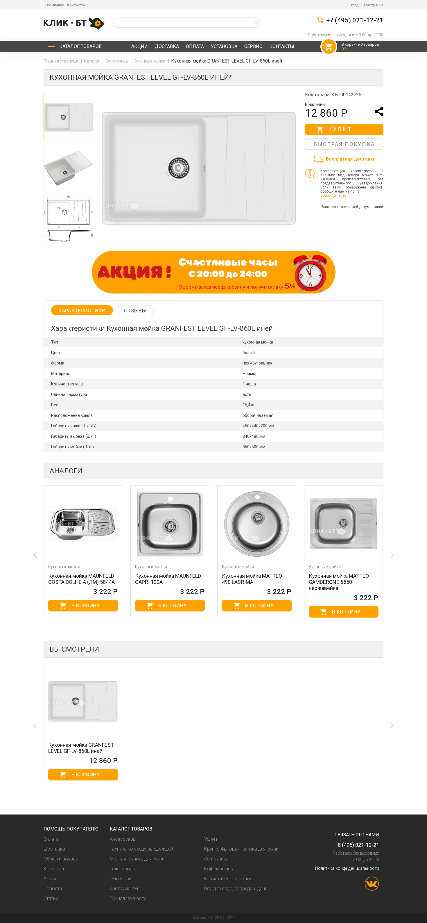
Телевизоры (123, 869)
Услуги (211, 839)
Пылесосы (121, 878)
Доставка (167, 46)
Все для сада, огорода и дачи (235, 888)
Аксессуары (123, 839)
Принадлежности (128, 898)
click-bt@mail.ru (333, 195)
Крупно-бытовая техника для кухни (241, 849)
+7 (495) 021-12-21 (354, 20)
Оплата (195, 46)
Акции (139, 46)
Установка (224, 46)
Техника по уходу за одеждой (141, 849)
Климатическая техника (229, 878)
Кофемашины (219, 869)
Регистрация (372, 5)
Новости (53, 888)
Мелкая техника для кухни (137, 859)
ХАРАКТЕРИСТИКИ (82, 310)
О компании (54, 5)
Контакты (76, 5)
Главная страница (61, 61)
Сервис (253, 46)
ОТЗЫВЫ (135, 310)
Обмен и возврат (62, 859)
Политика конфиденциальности (347, 868)
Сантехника (117, 61)
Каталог (80, 46)
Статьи (51, 898)
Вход (354, 5)
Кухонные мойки (150, 61)
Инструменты (124, 888)
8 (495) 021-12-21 (358, 845)
